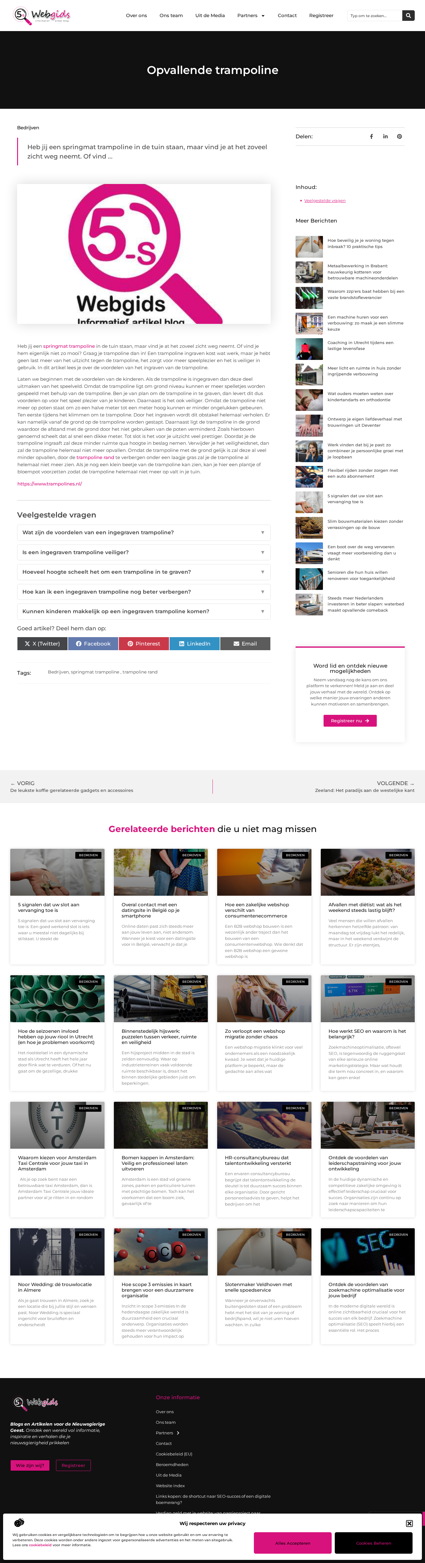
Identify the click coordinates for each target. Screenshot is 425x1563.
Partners (247, 15)
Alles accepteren (293, 1543)
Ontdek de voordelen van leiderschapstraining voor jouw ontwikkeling (365, 1163)
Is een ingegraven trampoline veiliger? (144, 552)
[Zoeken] (408, 15)
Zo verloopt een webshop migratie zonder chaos (255, 1034)
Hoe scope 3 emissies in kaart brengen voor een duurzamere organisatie (158, 1290)
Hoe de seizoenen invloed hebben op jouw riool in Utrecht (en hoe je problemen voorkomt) (56, 1036)
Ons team (171, 15)
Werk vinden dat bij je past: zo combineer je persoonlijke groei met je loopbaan (365, 450)
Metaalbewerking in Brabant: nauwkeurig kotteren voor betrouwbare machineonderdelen (363, 271)
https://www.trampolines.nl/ (49, 484)
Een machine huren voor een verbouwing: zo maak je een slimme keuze (366, 323)
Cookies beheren (373, 1543)
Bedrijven (28, 128)
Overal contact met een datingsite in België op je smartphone (151, 910)
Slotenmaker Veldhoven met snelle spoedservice (258, 1287)
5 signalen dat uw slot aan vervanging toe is (48, 907)
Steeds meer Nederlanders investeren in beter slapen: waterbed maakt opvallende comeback (366, 604)
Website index (170, 1485)
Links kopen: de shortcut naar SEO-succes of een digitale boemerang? (213, 1499)
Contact (287, 15)
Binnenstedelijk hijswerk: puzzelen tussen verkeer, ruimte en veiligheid (159, 1036)
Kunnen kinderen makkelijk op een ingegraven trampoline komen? (144, 611)
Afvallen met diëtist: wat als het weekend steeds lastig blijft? (365, 907)
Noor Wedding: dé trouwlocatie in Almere (55, 1287)
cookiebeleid (40, 1545)
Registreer (321, 15)
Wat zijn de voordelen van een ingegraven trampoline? (144, 532)
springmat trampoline (69, 346)
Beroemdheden (172, 1464)
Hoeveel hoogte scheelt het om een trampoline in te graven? (144, 572)
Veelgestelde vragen (325, 200)
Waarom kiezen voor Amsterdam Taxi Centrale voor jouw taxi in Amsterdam (57, 1163)
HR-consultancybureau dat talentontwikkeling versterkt (258, 1160)
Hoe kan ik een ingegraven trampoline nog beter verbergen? (144, 592)
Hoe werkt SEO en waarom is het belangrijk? (367, 1034)
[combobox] (375, 15)
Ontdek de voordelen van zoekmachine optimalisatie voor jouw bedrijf (366, 1290)
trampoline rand (95, 457)
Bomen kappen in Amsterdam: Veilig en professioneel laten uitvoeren (158, 1163)
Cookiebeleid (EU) (174, 1453)
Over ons (136, 15)
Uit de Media (210, 15)
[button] (409, 1523)
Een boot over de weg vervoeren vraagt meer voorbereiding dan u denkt (362, 552)
